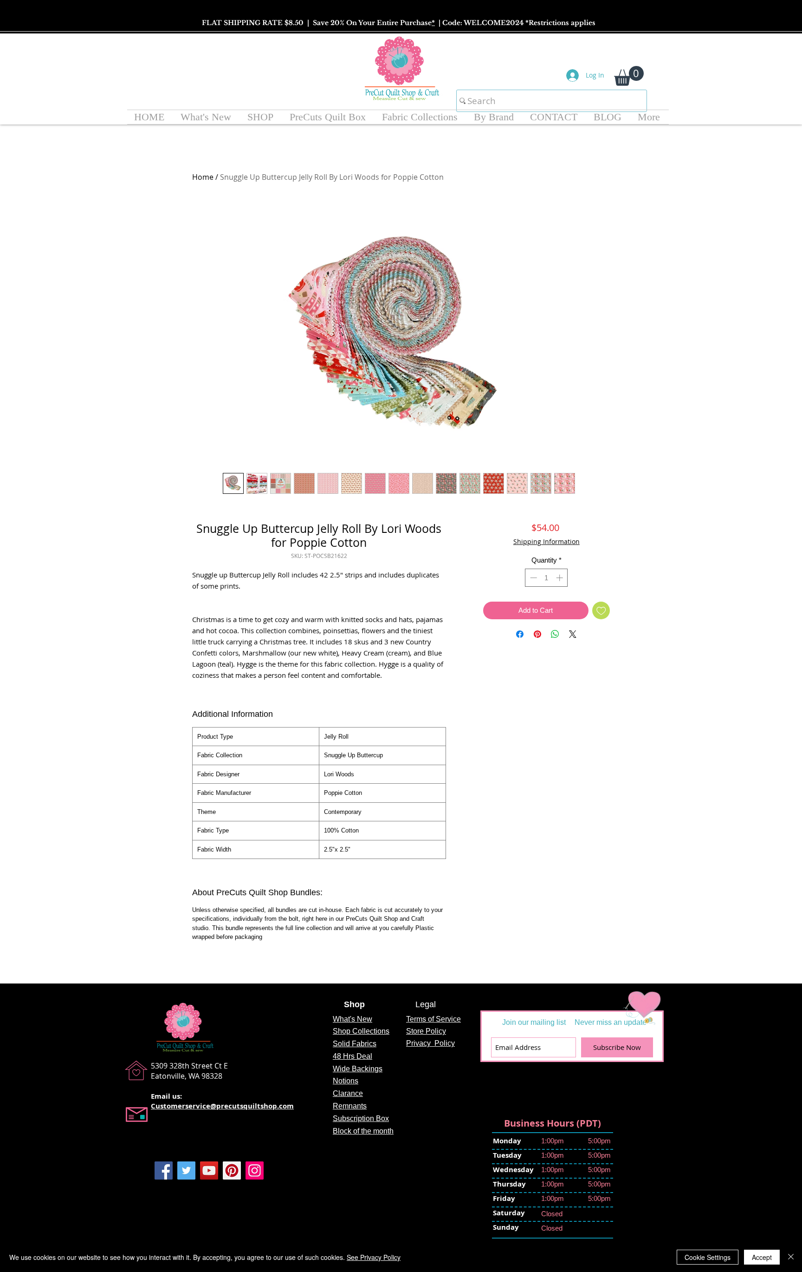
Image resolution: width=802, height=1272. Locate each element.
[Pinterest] (232, 1170)
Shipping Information (546, 541)
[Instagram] (255, 1170)
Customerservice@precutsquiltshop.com (222, 1106)
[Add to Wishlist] (601, 611)
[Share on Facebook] (519, 634)
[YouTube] (209, 1170)
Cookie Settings (708, 1257)
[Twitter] (186, 1170)
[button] (629, 76)
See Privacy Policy (374, 1257)
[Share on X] (572, 634)
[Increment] (560, 577)
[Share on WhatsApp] (555, 634)
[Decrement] (532, 577)
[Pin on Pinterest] (537, 634)
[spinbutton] (546, 577)
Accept (762, 1257)
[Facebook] (164, 1170)
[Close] (790, 1257)
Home (202, 177)
